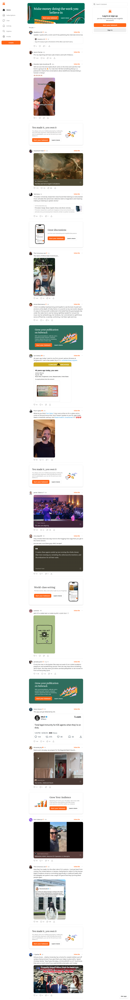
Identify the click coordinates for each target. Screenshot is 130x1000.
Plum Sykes (37, 411)
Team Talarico (41, 523)
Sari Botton (37, 356)
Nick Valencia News (42, 854)
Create (11, 43)
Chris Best (37, 536)
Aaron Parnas (38, 52)
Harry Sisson (38, 709)
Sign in (110, 30)
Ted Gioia (37, 194)
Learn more (65, 18)
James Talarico (38, 492)
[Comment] (39, 46)
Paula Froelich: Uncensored (64, 417)
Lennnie (36, 611)
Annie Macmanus (39, 304)
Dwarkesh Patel (39, 151)
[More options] (82, 32)
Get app (124, 996)
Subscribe (77, 32)
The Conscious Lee (40, 253)
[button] (11, 10)
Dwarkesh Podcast (42, 181)
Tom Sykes (49, 413)
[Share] (49, 46)
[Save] (80, 182)
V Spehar (36, 954)
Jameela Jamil (38, 662)
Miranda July (38, 747)
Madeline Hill (38, 32)
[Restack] (43, 118)
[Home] (4, 4)
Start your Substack (50, 18)
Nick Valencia (38, 819)
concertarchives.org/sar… (69, 360)
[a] (44, 438)
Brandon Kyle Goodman (41, 64)
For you (31, 27)
